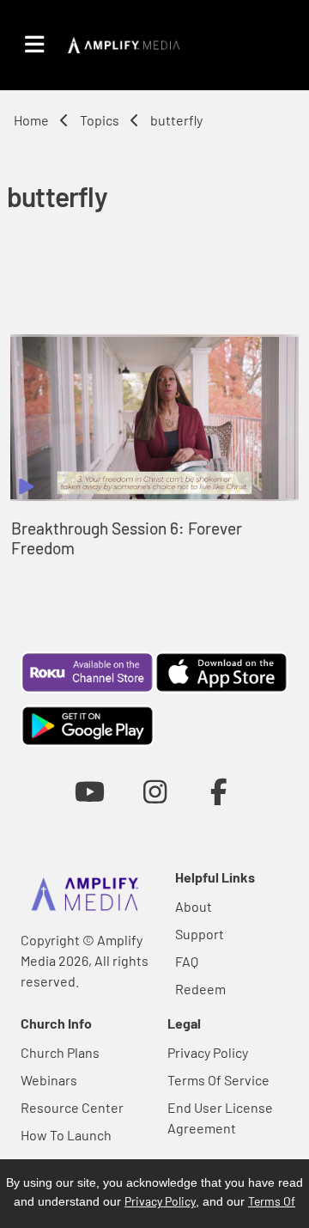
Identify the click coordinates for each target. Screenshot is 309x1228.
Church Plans (60, 1052)
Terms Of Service (218, 1080)
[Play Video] (154, 417)
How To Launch (66, 1135)
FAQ (186, 961)
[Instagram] (155, 791)
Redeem (200, 989)
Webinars (49, 1080)
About (193, 906)
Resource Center (72, 1107)
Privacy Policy (207, 1052)
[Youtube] (89, 791)
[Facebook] (219, 791)
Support (199, 934)
